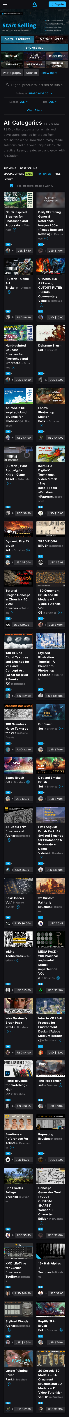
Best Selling (29, 168)
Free (58, 173)
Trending (10, 168)
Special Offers (18, 173)
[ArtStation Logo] (34, 4)
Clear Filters (34, 110)
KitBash (31, 73)
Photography (12, 73)
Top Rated (44, 173)
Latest (8, 179)
